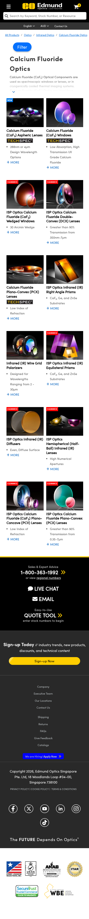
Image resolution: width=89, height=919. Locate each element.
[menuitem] (9, 5)
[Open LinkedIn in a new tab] (60, 810)
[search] (44, 16)
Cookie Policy (40, 789)
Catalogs (43, 745)
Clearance (12, 182)
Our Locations (43, 700)
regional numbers (49, 578)
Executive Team (43, 693)
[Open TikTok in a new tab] (44, 824)
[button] (39, 572)
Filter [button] (22, 47)
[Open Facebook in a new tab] (13, 810)
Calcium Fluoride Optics (73, 35)
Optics (28, 35)
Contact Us (60, 26)
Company (43, 686)
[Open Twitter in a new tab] (28, 810)
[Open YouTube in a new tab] (44, 810)
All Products (12, 35)
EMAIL (46, 598)
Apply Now (41, 756)
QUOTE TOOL (40, 615)
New (9, 100)
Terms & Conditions (63, 789)
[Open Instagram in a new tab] (76, 810)
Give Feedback (43, 738)
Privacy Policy (19, 789)
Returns (43, 724)
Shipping (43, 717)
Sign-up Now (44, 661)
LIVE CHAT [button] (46, 588)
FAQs (43, 731)
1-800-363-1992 (39, 572)
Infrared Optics (45, 35)
